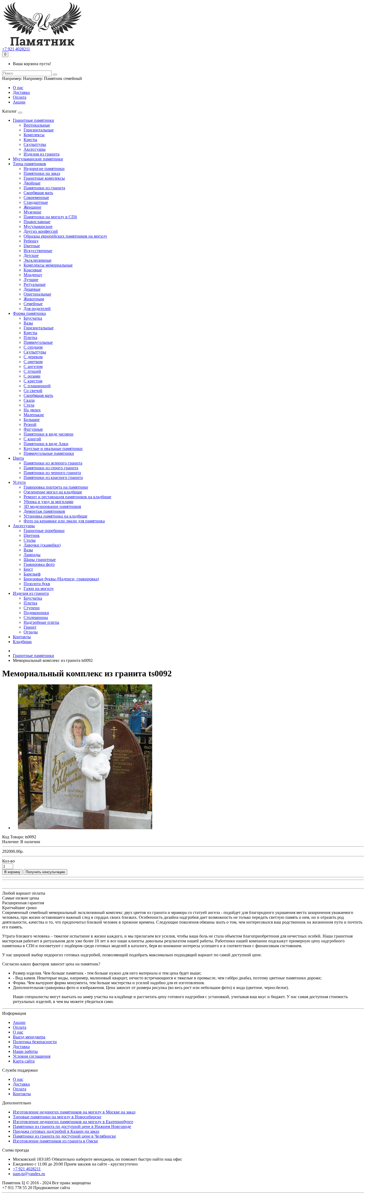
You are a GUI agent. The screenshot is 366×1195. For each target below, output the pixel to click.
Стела (29, 405)
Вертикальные (37, 125)
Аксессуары (35, 149)
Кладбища (22, 641)
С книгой (32, 439)
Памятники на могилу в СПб (50, 217)
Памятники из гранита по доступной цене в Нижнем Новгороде (72, 1126)
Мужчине (32, 212)
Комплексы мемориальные (48, 265)
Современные (36, 197)
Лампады (32, 554)
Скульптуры (35, 144)
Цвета (18, 458)
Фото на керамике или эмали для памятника (64, 521)
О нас (18, 87)
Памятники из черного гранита (52, 472)
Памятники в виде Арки (46, 443)
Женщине (32, 207)
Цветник (32, 535)
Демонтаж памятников (44, 511)
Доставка (21, 92)
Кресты (30, 139)
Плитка (30, 337)
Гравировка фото (39, 564)
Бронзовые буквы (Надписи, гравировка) (61, 579)
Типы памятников (29, 163)
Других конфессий (41, 231)
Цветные (32, 246)
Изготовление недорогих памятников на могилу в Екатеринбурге (73, 1121)
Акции (19, 102)
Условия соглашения (31, 1056)
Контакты (22, 637)
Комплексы (34, 134)
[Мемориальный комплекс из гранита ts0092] (85, 827)
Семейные (33, 303)
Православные (37, 221)
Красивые (33, 270)
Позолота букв (37, 583)
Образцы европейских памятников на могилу (65, 236)
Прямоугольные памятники (49, 453)
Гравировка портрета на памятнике (56, 487)
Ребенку (31, 241)
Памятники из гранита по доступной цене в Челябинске (64, 1136)
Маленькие (34, 414)
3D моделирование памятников (52, 506)
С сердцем (33, 347)
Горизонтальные (39, 130)
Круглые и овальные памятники (53, 448)
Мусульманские (38, 226)
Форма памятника (29, 313)
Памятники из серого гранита (51, 468)
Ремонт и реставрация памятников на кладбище (67, 497)
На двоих (32, 410)
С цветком (33, 361)
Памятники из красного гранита (53, 477)
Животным (34, 299)
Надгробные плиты (41, 622)
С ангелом (33, 366)
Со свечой (33, 390)
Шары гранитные (40, 559)
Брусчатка (33, 318)
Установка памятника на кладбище (55, 516)
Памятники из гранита (44, 188)
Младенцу (33, 274)
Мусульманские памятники (38, 159)
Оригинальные (37, 294)
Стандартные (36, 202)
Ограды (31, 632)
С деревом (33, 357)
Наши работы (25, 1051)
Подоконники (36, 612)
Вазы (28, 323)
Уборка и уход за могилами (48, 501)
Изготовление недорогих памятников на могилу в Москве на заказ (74, 1112)
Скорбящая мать (38, 192)
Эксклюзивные (37, 260)
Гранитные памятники (33, 120)
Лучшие (31, 279)
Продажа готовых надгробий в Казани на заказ (56, 1131)
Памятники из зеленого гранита (53, 463)
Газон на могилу (39, 588)
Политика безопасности (35, 1041)
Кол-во (8, 861)
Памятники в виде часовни (48, 434)
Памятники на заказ (42, 173)
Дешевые (32, 289)
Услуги (19, 482)
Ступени (32, 608)
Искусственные (38, 250)
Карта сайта (24, 1061)
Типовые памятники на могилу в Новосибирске (57, 1117)
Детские (31, 255)
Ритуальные (35, 284)
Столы (30, 540)
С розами (32, 376)
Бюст (28, 569)
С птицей (32, 371)
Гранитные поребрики (44, 530)
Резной (30, 424)
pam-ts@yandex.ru (29, 1173)
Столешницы (36, 617)
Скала (29, 400)
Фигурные (33, 429)
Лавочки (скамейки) (42, 545)
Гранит (30, 627)
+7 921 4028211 (16, 49)
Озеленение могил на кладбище (53, 492)
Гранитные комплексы (44, 178)
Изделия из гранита (41, 154)
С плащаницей (37, 385)
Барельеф (32, 574)
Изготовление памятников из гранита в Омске (55, 1141)
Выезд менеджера (29, 1037)
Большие (32, 419)
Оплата (19, 97)
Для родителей (37, 308)
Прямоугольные (38, 342)
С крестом (33, 381)
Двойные (32, 183)
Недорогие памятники (44, 168)
